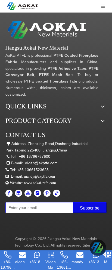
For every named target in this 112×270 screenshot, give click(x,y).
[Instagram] (37, 193)
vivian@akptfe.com (41, 163)
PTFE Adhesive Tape (67, 68)
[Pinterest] (47, 193)
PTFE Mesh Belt (56, 74)
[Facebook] (9, 193)
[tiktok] (56, 193)
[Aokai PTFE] (47, 29)
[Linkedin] (18, 193)
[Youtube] (28, 193)
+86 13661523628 (33, 170)
